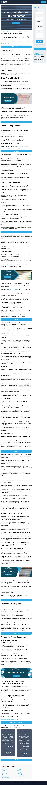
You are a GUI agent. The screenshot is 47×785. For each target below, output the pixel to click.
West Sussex (4, 773)
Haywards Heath (20, 774)
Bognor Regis (3, 719)
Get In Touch (39, 48)
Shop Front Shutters (5, 31)
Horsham (18, 770)
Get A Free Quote (16, 759)
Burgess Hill (19, 773)
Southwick (19, 769)
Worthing (4, 774)
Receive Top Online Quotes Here (16, 722)
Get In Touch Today (16, 46)
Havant (16, 719)
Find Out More (16, 600)
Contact (43, 1)
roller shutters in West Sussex (12, 289)
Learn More (16, 319)
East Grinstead (20, 776)
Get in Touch (16, 151)
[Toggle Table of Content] (12, 51)
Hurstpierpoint (19, 772)
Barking (19, 719)
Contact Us (16, 451)
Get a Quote (16, 633)
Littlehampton (5, 772)
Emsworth (9, 719)
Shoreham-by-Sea (6, 777)
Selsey (12, 719)
